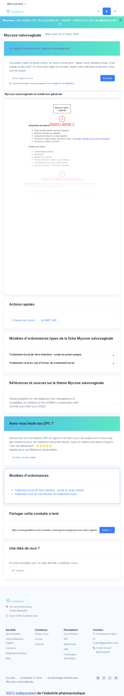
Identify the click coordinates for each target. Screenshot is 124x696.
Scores (38, 639)
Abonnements (13, 633)
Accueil (10, 677)
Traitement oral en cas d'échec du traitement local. (45, 494)
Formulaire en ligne (106, 633)
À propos (11, 648)
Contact (19, 570)
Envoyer (107, 78)
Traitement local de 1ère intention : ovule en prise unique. (49, 490)
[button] (98, 11)
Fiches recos (42, 633)
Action (105, 530)
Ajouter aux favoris (24, 320)
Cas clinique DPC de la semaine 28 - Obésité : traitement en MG (55, 20)
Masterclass (70, 644)
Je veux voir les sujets (24, 457)
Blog (8, 658)
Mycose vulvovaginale (19, 681)
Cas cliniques (71, 633)
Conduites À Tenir (31, 677)
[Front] (15, 11)
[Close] (120, 20)
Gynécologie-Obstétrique (62, 677)
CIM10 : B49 (50, 320)
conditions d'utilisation (62, 83)
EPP (66, 639)
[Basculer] (115, 11)
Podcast (39, 644)
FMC (66, 649)
